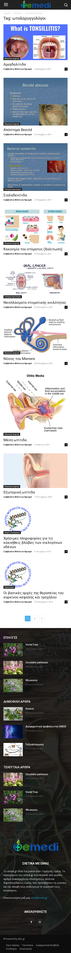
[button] (66, 5)
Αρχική (6, 13)
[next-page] (42, 618)
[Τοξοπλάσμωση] (13, 749)
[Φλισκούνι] (13, 685)
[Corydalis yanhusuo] (13, 667)
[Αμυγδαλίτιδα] (35, 42)
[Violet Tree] (13, 649)
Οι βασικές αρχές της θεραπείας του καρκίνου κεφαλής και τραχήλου (33, 595)
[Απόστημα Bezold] (35, 102)
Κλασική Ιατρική (11, 58)
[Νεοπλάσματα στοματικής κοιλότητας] (35, 280)
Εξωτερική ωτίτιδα (19, 492)
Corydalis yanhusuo (37, 662)
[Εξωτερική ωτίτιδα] (35, 470)
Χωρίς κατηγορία (12, 532)
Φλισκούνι (32, 680)
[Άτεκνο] (13, 713)
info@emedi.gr (39, 897)
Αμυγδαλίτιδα (14, 64)
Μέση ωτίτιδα (15, 440)
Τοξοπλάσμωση (35, 744)
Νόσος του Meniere (19, 359)
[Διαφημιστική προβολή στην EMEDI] (13, 731)
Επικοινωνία (26, 948)
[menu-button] (6, 5)
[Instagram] (39, 922)
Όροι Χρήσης (12, 945)
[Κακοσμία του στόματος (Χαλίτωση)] (35, 227)
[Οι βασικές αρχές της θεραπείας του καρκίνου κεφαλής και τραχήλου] (35, 574)
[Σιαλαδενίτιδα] (35, 167)
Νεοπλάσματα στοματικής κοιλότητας (34, 302)
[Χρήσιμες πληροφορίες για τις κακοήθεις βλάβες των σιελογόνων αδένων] (35, 520)
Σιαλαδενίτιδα (15, 195)
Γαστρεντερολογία (12, 189)
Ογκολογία (9, 587)
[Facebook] (31, 922)
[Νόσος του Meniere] (35, 335)
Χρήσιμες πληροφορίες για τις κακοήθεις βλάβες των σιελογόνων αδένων (32, 542)
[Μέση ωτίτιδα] (35, 404)
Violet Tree (32, 644)
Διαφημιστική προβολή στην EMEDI (46, 726)
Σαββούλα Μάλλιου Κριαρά (17, 69)
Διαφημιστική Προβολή (47, 945)
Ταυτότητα (27, 945)
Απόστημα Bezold (17, 130)
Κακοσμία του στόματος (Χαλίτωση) (32, 249)
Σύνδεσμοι (11, 948)
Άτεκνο (30, 708)
